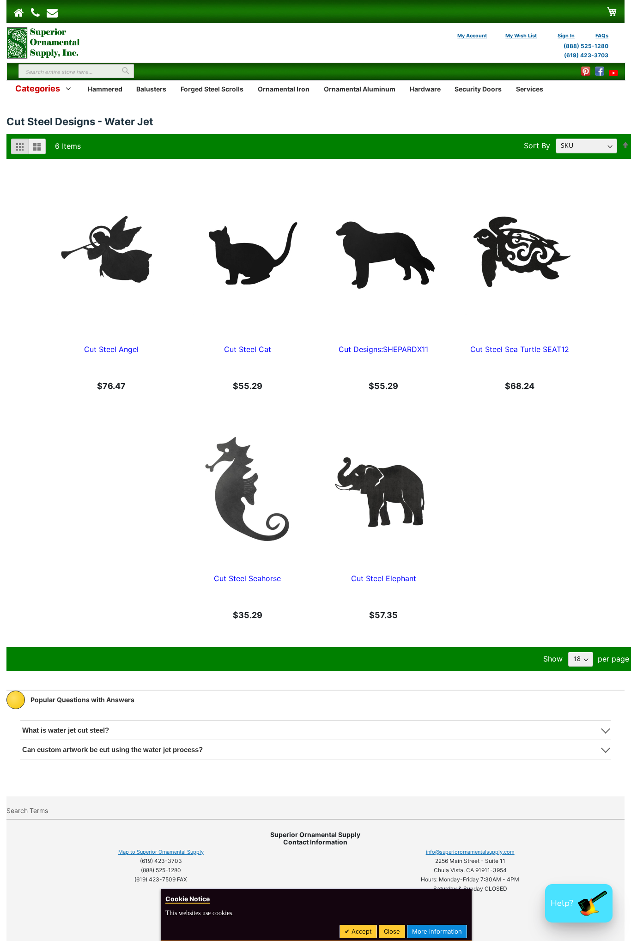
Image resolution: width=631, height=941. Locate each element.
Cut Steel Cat (247, 349)
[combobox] (76, 71)
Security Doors (478, 89)
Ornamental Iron (283, 89)
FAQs (601, 35)
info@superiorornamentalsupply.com (470, 852)
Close (392, 931)
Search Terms (27, 810)
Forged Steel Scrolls (212, 89)
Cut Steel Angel (111, 349)
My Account (472, 35)
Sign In (566, 35)
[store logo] (43, 42)
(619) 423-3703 (586, 55)
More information (437, 931)
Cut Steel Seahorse (247, 578)
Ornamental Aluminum (359, 89)
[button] (579, 903)
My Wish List (521, 35)
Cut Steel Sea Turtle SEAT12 (519, 349)
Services (529, 89)
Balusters (151, 89)
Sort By (537, 145)
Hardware (425, 89)
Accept (361, 931)
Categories (37, 88)
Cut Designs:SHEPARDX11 (383, 349)
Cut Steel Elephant (383, 578)
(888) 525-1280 (586, 45)
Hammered (105, 89)
